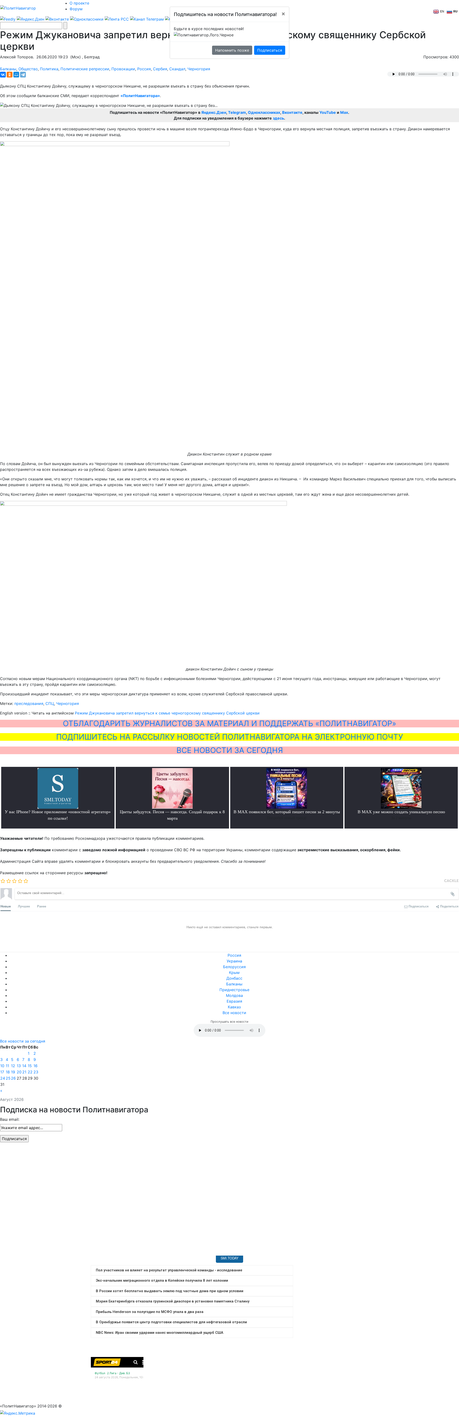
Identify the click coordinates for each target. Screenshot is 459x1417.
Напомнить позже (232, 50)
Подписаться (269, 50)
